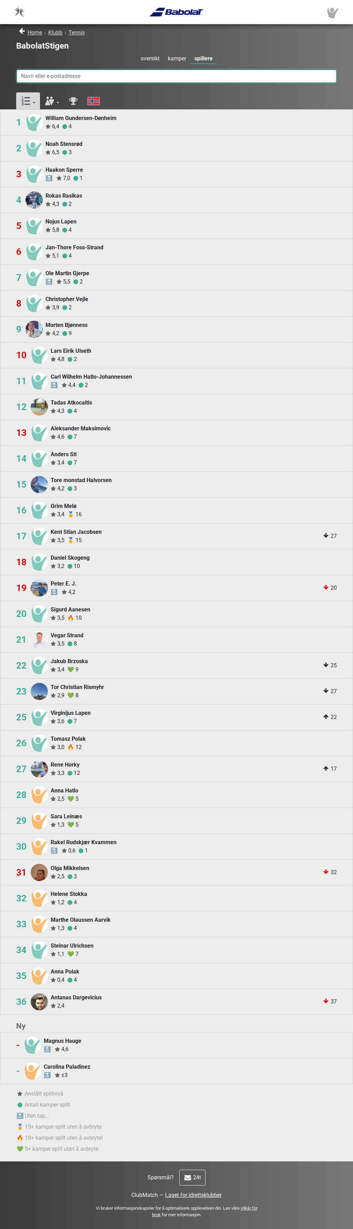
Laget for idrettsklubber (193, 1195)
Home (35, 32)
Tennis (77, 32)
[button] (28, 101)
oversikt (150, 58)
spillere (203, 58)
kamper (177, 58)
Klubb (55, 32)
